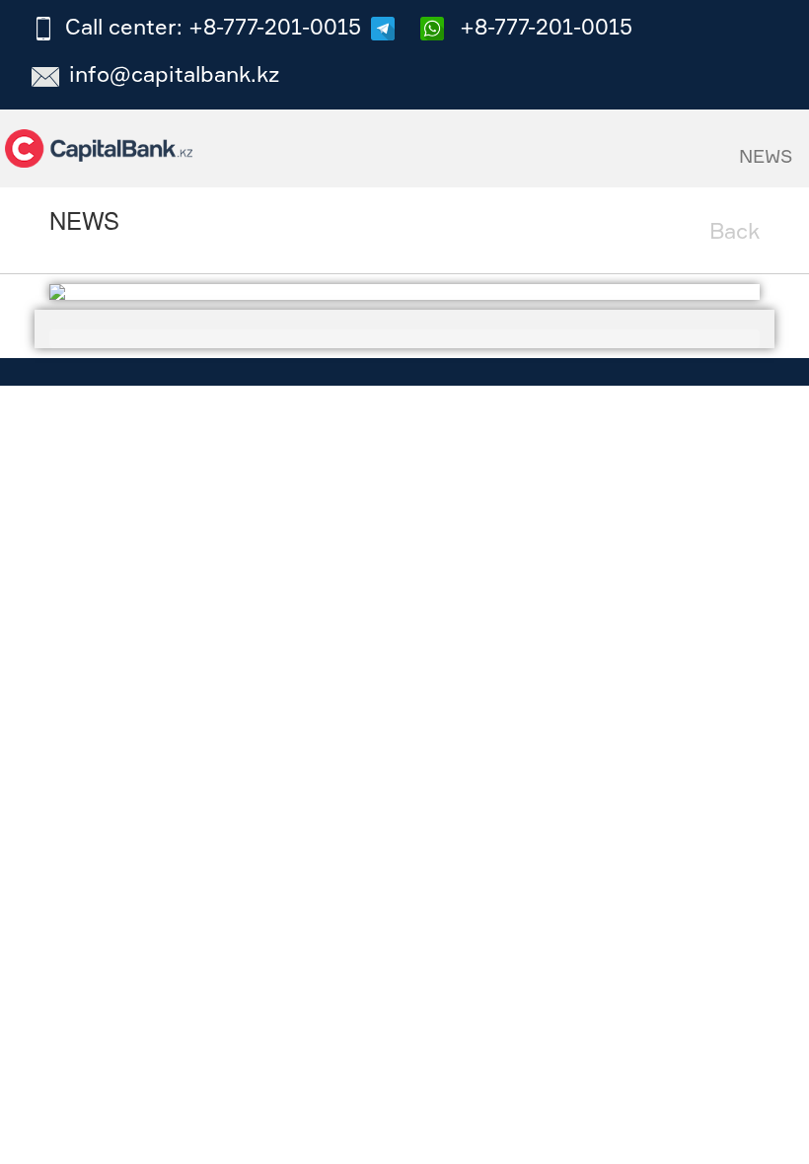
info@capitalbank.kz (174, 73)
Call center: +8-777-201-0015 (213, 26)
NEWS (765, 156)
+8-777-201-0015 (543, 26)
